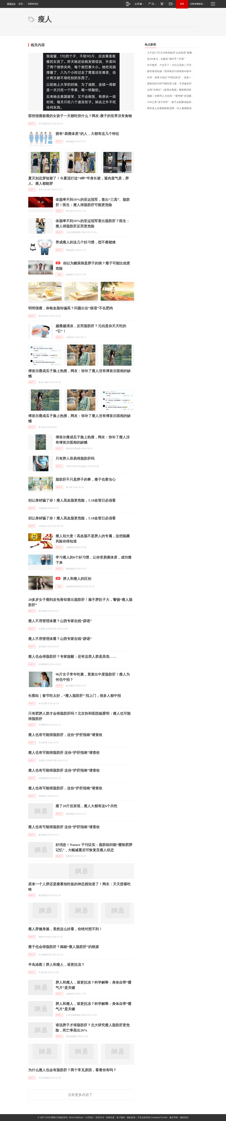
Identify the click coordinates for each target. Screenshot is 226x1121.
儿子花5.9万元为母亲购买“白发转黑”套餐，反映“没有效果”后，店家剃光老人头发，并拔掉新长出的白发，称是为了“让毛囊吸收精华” (172, 52)
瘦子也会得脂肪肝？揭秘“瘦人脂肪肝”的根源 (63, 947)
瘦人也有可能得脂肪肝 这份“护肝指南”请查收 (64, 752)
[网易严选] (151, 4)
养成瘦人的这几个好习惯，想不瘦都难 (86, 242)
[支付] (162, 4)
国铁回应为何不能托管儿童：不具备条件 (169, 83)
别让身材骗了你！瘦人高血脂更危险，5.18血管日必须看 (72, 500)
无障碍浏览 (33, 4)
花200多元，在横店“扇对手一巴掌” (166, 59)
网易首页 (11, 4)
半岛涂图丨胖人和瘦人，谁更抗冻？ (56, 964)
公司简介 (89, 1117)
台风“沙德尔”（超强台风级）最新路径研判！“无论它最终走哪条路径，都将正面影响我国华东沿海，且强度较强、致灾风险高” (172, 89)
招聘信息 (110, 1117)
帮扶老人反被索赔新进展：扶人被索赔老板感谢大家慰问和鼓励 (172, 108)
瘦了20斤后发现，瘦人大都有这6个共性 (86, 806)
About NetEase (76, 1117)
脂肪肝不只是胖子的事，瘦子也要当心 (86, 479)
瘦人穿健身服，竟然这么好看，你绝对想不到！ (65, 929)
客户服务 (121, 1117)
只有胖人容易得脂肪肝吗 (75, 458)
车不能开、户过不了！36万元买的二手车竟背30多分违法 (172, 65)
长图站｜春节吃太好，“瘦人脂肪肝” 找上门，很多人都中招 (74, 696)
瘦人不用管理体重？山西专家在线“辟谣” (60, 621)
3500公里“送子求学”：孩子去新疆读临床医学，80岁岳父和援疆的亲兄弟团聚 (172, 102)
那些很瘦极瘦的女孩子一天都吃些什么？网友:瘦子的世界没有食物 (80, 116)
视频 (59, 274)
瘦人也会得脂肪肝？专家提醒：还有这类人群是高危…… (72, 656)
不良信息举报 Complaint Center (152, 1117)
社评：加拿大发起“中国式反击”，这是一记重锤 (172, 77)
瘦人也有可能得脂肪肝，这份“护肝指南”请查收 (65, 735)
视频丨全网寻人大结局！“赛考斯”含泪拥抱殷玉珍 (172, 96)
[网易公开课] (139, 4)
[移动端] (128, 4)
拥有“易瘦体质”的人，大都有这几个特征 (87, 134)
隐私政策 (131, 1117)
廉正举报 (174, 1117)
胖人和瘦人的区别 (77, 579)
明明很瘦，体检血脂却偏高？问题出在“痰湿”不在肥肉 (70, 308)
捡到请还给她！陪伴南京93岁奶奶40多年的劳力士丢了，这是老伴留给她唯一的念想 (172, 71)
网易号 (32, 123)
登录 (182, 4)
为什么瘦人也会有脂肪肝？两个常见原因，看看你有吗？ (72, 1070)
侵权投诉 (184, 1117)
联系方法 (100, 1117)
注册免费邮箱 (196, 4)
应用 (20, 4)
